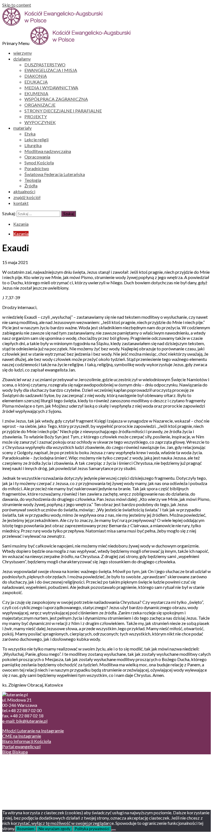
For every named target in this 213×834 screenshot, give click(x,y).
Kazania (21, 224)
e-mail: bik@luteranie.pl (24, 721)
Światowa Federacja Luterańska (54, 174)
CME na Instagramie (21, 735)
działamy (22, 58)
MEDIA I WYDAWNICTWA (51, 87)
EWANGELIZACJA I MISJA (50, 70)
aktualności (24, 191)
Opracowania (37, 156)
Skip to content (16, 4)
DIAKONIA (35, 76)
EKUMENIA (36, 93)
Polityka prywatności (92, 829)
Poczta (20, 761)
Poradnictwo (36, 168)
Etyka (30, 133)
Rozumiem (25, 829)
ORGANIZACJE (39, 104)
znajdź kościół (26, 197)
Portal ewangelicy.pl (21, 746)
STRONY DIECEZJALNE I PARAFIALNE (63, 110)
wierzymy (22, 53)
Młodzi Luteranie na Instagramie (33, 730)
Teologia (32, 180)
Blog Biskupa (15, 751)
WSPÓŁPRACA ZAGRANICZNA (56, 99)
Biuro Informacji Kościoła (26, 741)
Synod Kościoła (39, 162)
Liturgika (33, 145)
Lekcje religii (36, 139)
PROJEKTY (35, 116)
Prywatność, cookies (32, 766)
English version (27, 772)
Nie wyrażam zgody (54, 829)
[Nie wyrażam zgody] (113, 830)
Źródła (30, 185)
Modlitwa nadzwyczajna (47, 151)
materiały (22, 127)
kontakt (21, 203)
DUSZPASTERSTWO (44, 64)
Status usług (24, 777)
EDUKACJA (36, 81)
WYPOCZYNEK (40, 122)
